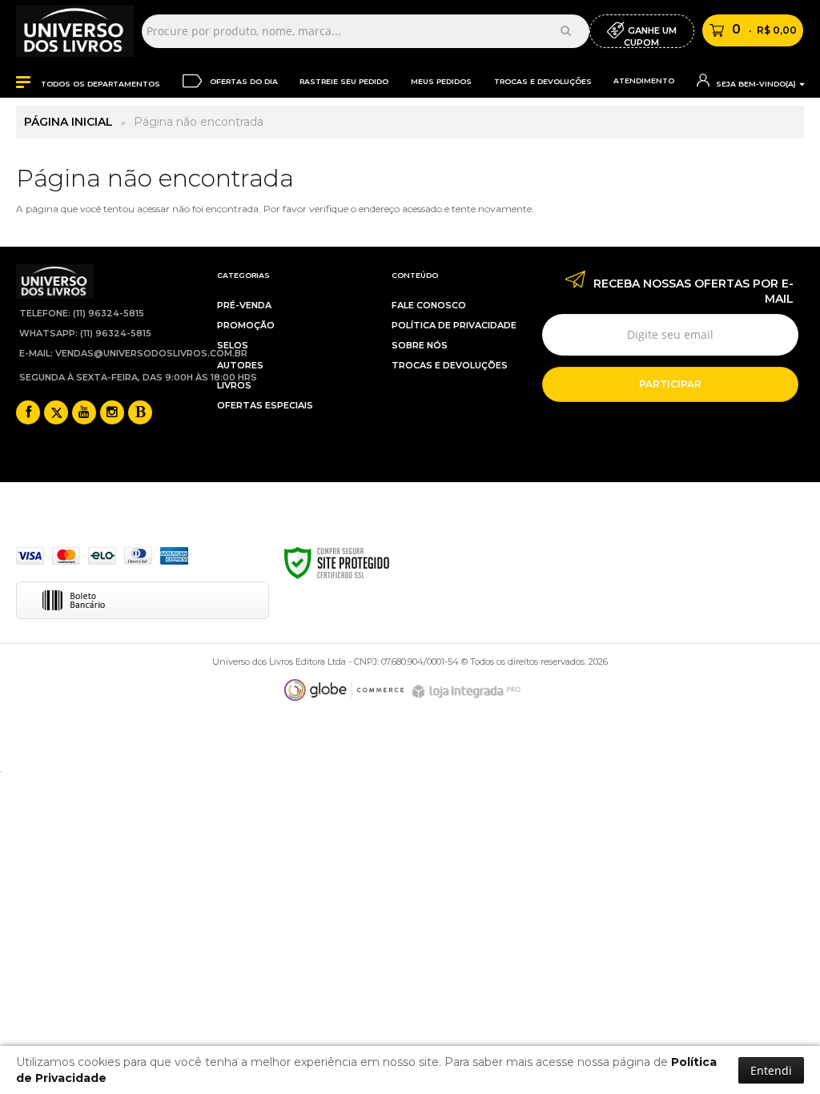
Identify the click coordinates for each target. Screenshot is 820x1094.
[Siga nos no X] (56, 413)
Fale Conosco (429, 305)
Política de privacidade (454, 325)
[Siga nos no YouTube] (84, 413)
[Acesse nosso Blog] (140, 413)
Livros (234, 385)
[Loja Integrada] (468, 691)
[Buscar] (566, 30)
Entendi (771, 1070)
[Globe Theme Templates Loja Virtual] (344, 690)
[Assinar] (670, 384)
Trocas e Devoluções (543, 81)
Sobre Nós (420, 345)
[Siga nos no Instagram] (112, 413)
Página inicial (68, 122)
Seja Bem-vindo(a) (754, 83)
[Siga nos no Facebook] (28, 413)
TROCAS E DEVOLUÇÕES (450, 365)
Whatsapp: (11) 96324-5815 (85, 333)
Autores (240, 365)
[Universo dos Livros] (75, 31)
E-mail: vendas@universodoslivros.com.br (133, 353)
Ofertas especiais (265, 405)
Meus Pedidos (441, 81)
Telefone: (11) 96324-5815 (81, 313)
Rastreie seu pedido (343, 81)
